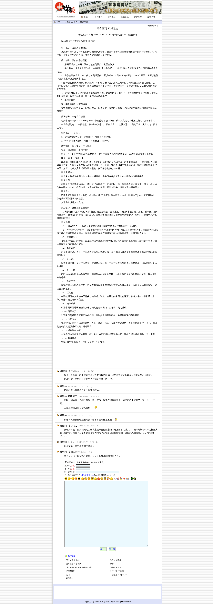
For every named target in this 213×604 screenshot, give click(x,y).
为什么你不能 (115, 560)
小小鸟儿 (72, 426)
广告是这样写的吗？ (118, 575)
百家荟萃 (125, 17)
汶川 (68, 575)
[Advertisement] (107, 359)
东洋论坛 (112, 17)
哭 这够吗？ (71, 571)
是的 (70, 452)
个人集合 (98, 17)
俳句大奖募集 (115, 568)
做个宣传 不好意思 (73, 564)
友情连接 (151, 17)
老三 (75, 22)
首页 (58, 22)
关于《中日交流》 (117, 571)
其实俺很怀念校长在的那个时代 (79, 568)
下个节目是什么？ (73, 560)
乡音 (112, 564)
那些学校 (69, 578)
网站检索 (138, 17)
